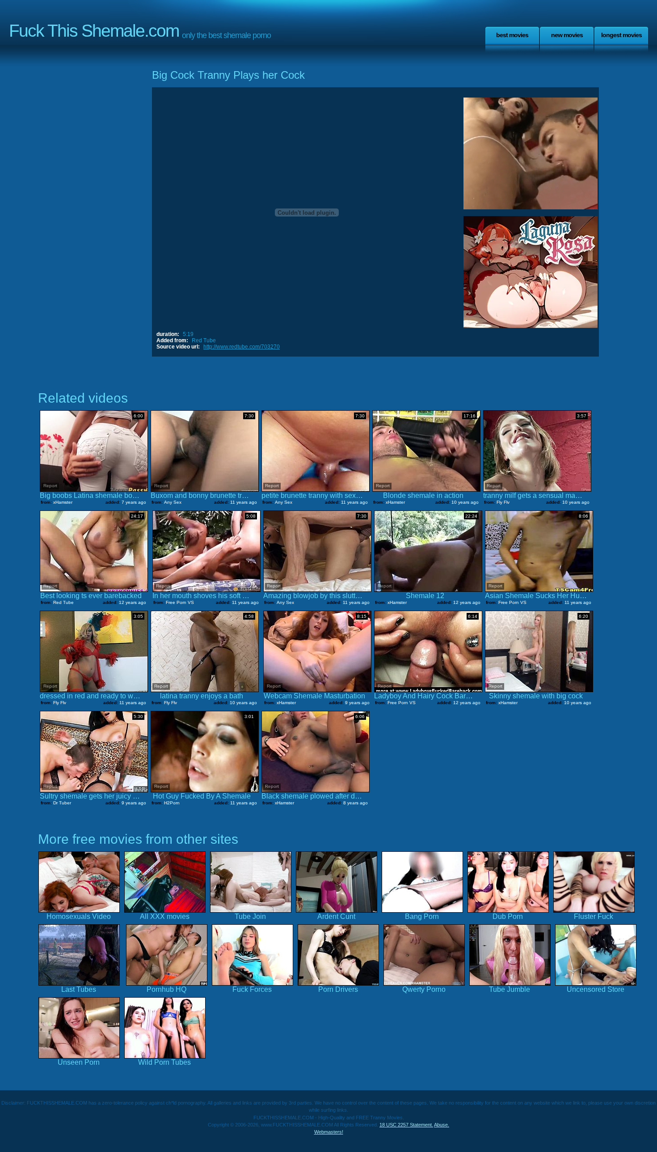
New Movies (567, 34)
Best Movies (512, 34)
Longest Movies (621, 34)
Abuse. (441, 1124)
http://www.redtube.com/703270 (241, 347)
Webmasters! (328, 1132)
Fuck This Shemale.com (94, 30)
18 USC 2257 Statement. (406, 1124)
